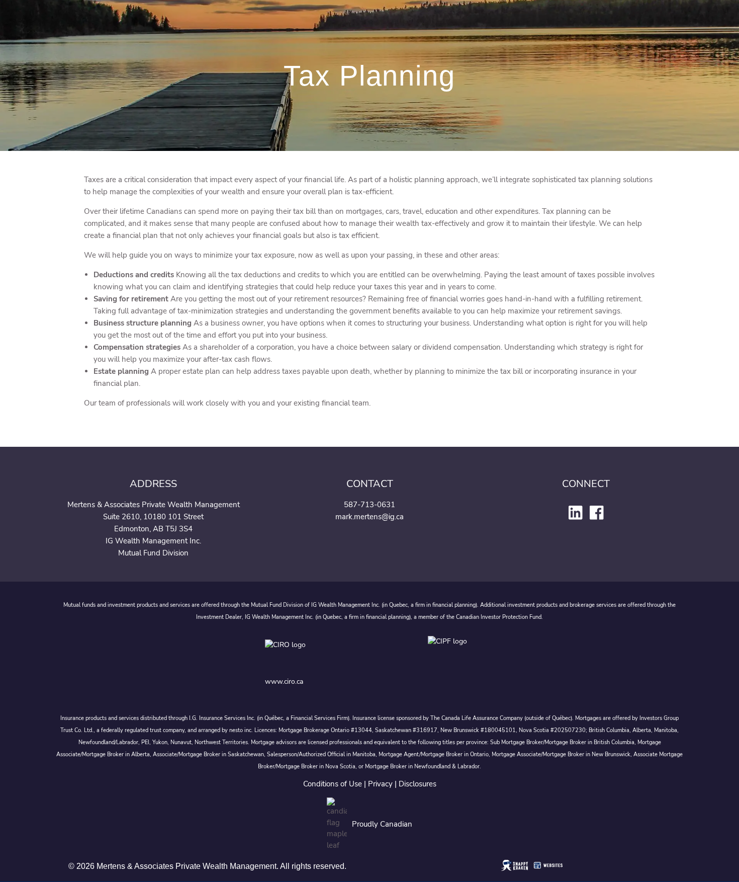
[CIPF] (451, 652)
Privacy (380, 784)
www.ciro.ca (284, 681)
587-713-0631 (369, 505)
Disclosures (417, 784)
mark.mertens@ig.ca (369, 517)
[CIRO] (317, 652)
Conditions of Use (332, 784)
